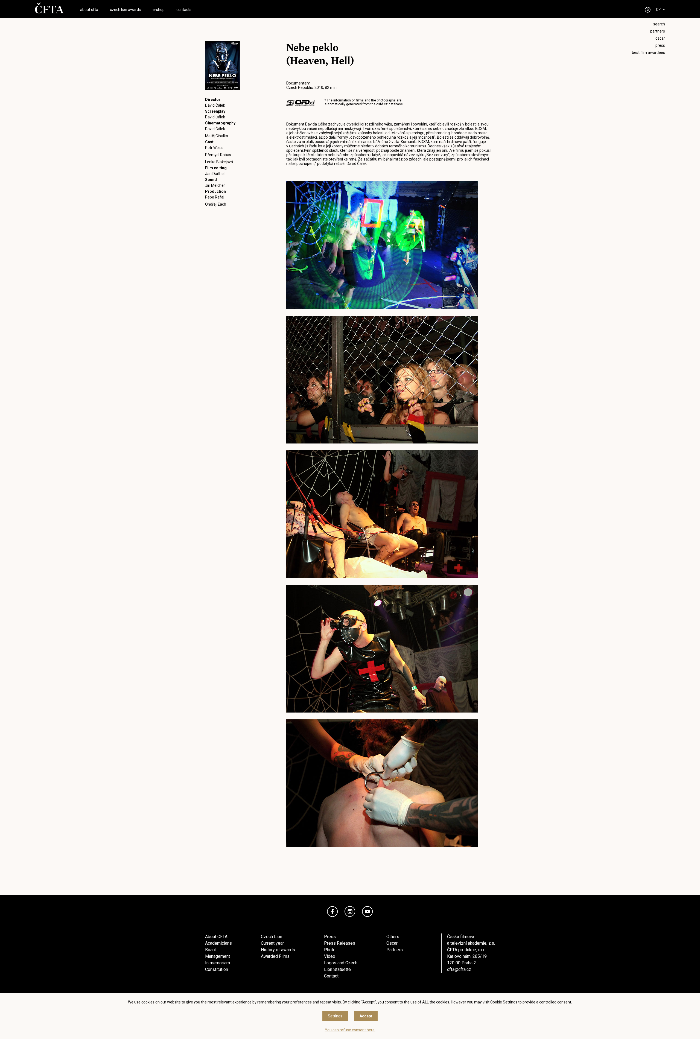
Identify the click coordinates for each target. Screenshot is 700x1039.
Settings (335, 1016)
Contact (331, 976)
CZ (658, 9)
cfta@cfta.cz (459, 969)
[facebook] (332, 911)
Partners (394, 949)
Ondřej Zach (215, 204)
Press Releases (339, 943)
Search (659, 24)
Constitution (216, 969)
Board (210, 949)
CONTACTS (183, 9)
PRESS (660, 45)
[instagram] (350, 911)
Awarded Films (275, 956)
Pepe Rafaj (214, 197)
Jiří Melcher (215, 185)
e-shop (159, 9)
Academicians (218, 943)
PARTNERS (657, 31)
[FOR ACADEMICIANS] (647, 10)
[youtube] (367, 911)
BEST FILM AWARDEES (648, 52)
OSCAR (660, 38)
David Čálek (215, 105)
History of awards (278, 949)
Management (217, 956)
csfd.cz (382, 104)
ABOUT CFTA (89, 9)
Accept (366, 1016)
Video (329, 956)
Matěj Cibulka (216, 136)
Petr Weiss (214, 147)
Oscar (392, 943)
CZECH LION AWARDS (125, 9)
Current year (272, 943)
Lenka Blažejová (219, 162)
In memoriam (217, 962)
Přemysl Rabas (218, 155)
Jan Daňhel (214, 173)
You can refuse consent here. (350, 1030)
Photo (330, 949)
